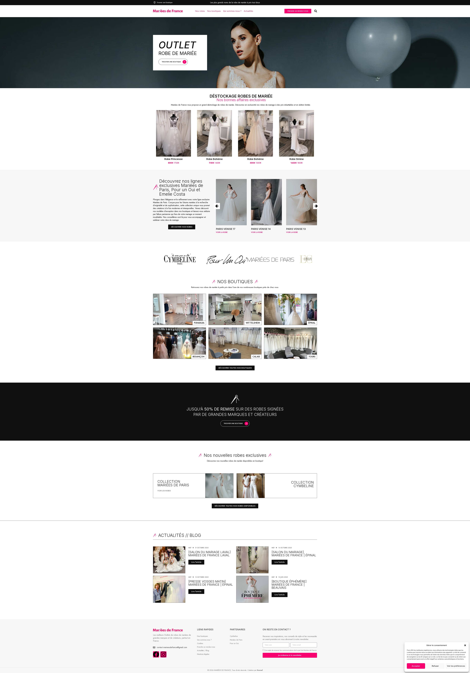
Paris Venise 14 (225, 228)
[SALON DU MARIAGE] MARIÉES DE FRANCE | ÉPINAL (294, 553)
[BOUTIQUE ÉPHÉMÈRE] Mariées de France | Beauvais (289, 584)
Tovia (289, 228)
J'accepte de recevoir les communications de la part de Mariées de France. (291, 650)
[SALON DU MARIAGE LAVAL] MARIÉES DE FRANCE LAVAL (209, 553)
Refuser (435, 666)
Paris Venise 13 (261, 228)
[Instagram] (163, 654)
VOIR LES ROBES (164, 490)
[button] (465, 645)
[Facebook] (156, 654)
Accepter (416, 666)
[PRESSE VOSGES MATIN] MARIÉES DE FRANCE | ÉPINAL (210, 582)
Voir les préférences (456, 666)
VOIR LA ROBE (222, 232)
